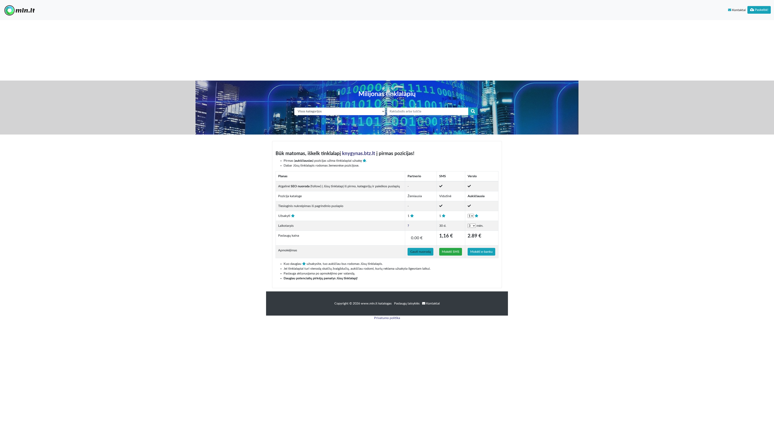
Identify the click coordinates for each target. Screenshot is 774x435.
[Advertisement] (387, 50)
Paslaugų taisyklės (407, 303)
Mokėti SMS (450, 251)
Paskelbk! (761, 9)
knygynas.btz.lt (358, 153)
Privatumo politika (387, 318)
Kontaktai (738, 10)
